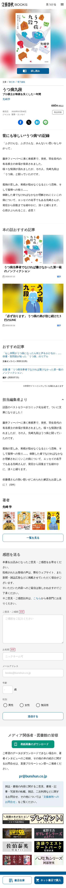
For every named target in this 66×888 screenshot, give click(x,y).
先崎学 (6, 99)
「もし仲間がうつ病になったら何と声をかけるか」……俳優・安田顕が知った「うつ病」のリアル (32, 355)
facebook (20, 122)
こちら (37, 598)
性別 (5, 699)
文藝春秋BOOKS (14, 4)
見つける (51, 4)
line (45, 122)
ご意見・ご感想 (10, 612)
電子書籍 (21, 82)
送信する (33, 716)
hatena (37, 122)
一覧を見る (33, 538)
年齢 (5, 683)
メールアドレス (10, 666)
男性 (10, 705)
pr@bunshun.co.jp (33, 776)
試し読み (35, 71)
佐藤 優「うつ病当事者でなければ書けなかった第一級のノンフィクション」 (33, 371)
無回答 (45, 705)
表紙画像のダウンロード (35, 744)
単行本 (12, 82)
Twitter (28, 122)
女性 (27, 705)
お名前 (6, 650)
